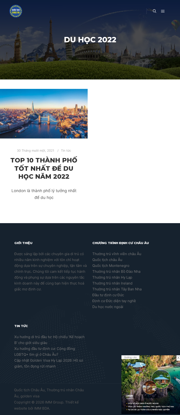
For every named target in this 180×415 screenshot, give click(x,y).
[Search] (154, 11)
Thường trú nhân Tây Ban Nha (117, 289)
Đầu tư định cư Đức (108, 295)
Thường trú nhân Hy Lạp (112, 277)
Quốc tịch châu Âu (107, 259)
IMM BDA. (42, 408)
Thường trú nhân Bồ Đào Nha (116, 271)
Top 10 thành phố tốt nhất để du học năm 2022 (43, 168)
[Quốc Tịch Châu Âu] (15, 11)
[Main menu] (163, 11)
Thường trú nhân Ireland (112, 283)
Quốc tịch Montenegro (110, 265)
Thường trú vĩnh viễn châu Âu (116, 254)
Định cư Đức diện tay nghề (114, 301)
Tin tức (66, 150)
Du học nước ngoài (107, 306)
